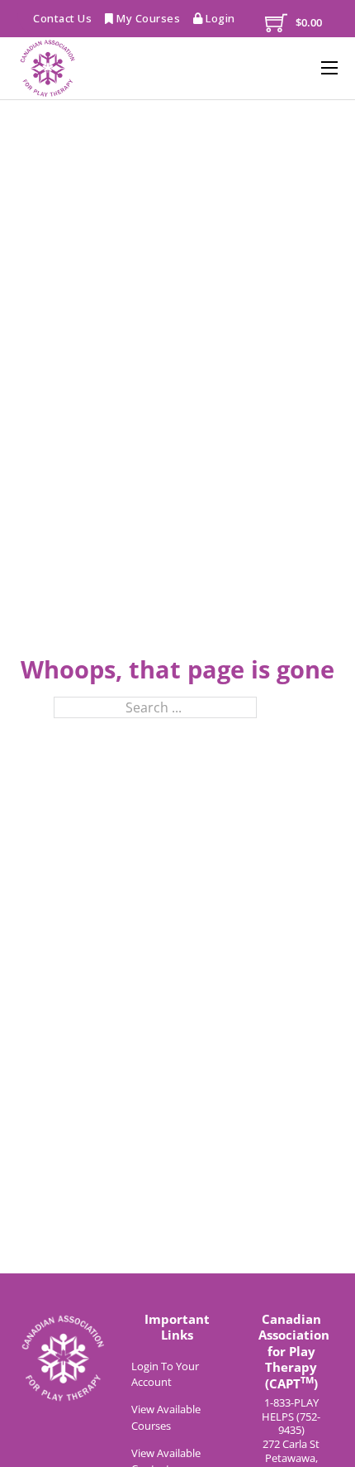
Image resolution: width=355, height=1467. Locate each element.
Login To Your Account (165, 1374)
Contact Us (62, 18)
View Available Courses (166, 1417)
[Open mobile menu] (329, 67)
